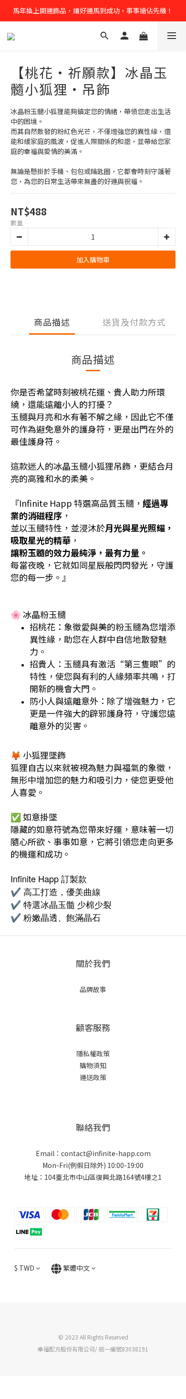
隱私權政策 (93, 1053)
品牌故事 (93, 989)
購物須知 (93, 1065)
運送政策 (93, 1077)
